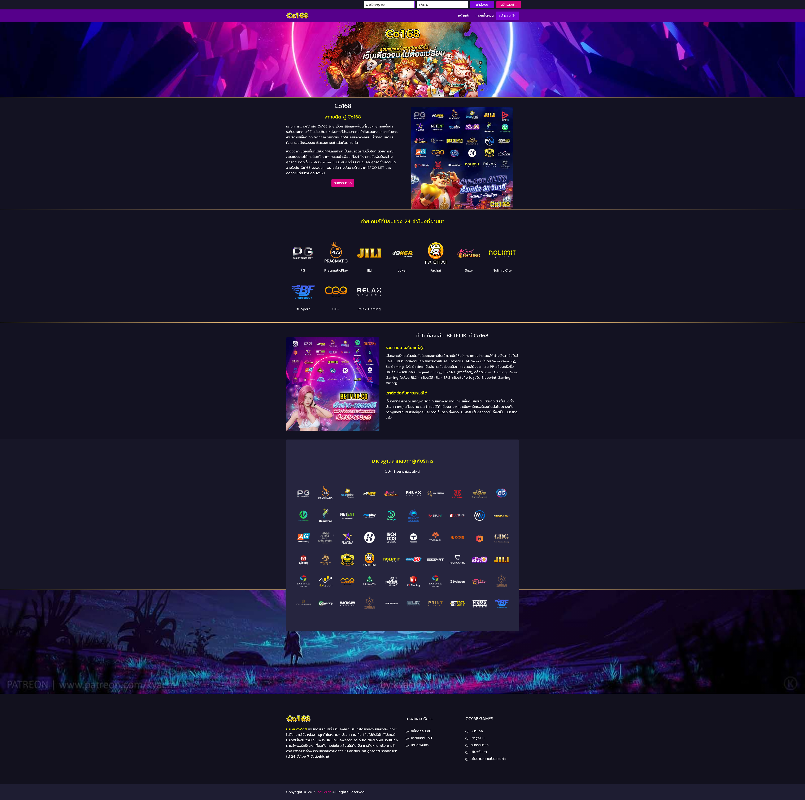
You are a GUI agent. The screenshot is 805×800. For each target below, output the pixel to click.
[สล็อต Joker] (369, 493)
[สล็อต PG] (303, 493)
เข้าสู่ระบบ (482, 5)
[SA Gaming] (435, 493)
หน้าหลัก (464, 15)
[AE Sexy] (391, 493)
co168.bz (324, 792)
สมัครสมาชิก (509, 5)
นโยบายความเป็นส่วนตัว (488, 758)
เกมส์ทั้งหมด (484, 15)
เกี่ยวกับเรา (479, 751)
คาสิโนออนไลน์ (421, 738)
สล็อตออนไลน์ (421, 731)
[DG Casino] (479, 493)
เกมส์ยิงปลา (420, 745)
